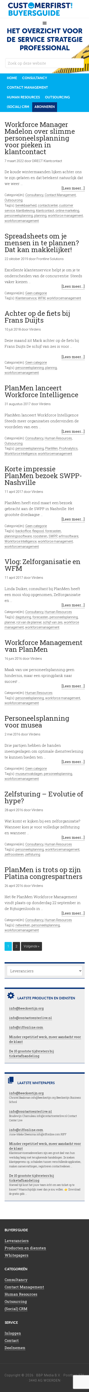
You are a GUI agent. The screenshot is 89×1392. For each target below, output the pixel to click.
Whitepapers (16, 1255)
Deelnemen (15, 1347)
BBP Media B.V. (48, 1375)
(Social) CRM (16, 1308)
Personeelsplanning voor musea (37, 721)
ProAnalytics (68, 448)
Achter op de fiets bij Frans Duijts (37, 316)
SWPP (53, 536)
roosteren (40, 536)
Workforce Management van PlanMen (44, 646)
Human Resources (58, 438)
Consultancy (34, 195)
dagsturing (23, 617)
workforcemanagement (22, 221)
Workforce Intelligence (21, 453)
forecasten (53, 531)
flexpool (38, 531)
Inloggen (13, 1333)
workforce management (65, 215)
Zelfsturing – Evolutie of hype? (44, 797)
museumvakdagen (29, 774)
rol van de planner (29, 622)
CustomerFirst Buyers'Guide (44, 9)
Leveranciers (17, 1240)
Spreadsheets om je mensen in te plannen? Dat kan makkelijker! (42, 242)
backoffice (23, 531)
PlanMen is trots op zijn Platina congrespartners (43, 873)
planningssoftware (18, 536)
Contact (12, 1340)
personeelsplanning (19, 215)
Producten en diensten (25, 1248)
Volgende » (31, 946)
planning (40, 215)
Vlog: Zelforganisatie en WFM (43, 565)
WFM (41, 298)
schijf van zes (53, 622)
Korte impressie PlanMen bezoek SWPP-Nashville (43, 475)
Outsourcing (14, 200)
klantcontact (45, 210)
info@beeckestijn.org (26, 1008)
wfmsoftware (68, 536)
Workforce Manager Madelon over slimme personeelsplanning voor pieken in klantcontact (40, 138)
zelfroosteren (14, 854)
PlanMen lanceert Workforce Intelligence (41, 391)
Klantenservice (26, 298)
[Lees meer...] (73, 188)
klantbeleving (25, 210)
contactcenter (48, 205)
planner (10, 622)
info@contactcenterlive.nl (30, 1018)
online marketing (67, 210)
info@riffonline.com (26, 1027)
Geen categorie (36, 293)
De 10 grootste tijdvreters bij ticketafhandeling (31, 1053)
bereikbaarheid (26, 205)
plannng (51, 368)
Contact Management (60, 195)
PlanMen (51, 448)
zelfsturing (32, 854)
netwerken (23, 925)
